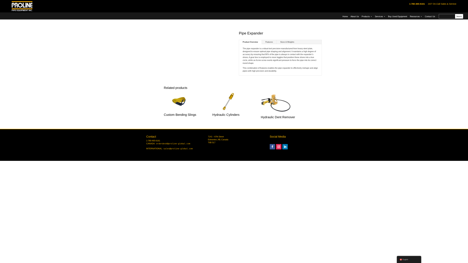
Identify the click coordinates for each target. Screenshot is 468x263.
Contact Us (430, 16)
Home (345, 16)
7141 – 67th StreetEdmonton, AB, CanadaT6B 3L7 (218, 140)
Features (269, 42)
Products (366, 16)
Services (379, 16)
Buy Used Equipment (397, 16)
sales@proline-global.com (178, 149)
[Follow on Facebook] (272, 146)
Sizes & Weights (287, 42)
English (405, 259)
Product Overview (250, 42)
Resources (415, 16)
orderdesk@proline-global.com (173, 144)
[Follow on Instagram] (278, 146)
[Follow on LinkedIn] (285, 146)
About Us (355, 16)
